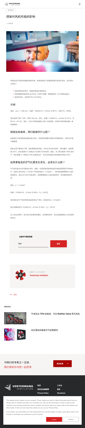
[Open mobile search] (79, 4)
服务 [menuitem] (58, 389)
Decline (70, 419)
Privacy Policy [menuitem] (43, 393)
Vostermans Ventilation (39, 275)
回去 (15, 294)
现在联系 (60, 364)
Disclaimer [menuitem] (61, 393)
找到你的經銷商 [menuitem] (43, 389)
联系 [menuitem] (39, 385)
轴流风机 (11, 10)
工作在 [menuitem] (59, 385)
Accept (54, 419)
